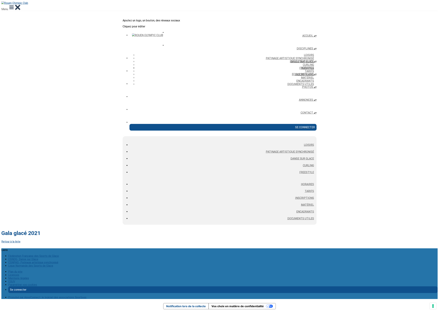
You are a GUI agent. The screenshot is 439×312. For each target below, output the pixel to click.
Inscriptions (304, 198)
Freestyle (306, 172)
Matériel (307, 77)
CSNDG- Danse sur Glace (23, 259)
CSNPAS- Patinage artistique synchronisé (33, 262)
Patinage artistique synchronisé (290, 58)
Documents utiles (300, 84)
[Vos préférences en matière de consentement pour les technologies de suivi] (433, 306)
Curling (308, 64)
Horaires (307, 67)
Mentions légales (18, 278)
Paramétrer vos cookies (22, 284)
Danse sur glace (302, 158)
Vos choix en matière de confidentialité (237, 306)
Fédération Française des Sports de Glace (33, 256)
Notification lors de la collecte (186, 306)
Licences (13, 275)
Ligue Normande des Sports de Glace (30, 265)
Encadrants (305, 80)
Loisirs (309, 55)
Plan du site (15, 271)
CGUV (11, 281)
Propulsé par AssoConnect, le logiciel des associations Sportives (47, 297)
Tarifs (309, 71)
